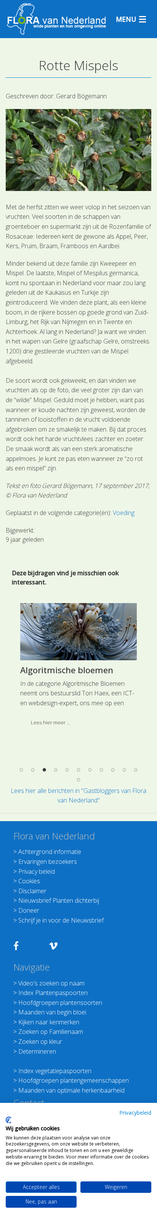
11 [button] (135, 770)
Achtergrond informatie (49, 851)
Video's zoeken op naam (51, 983)
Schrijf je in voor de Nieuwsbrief (61, 920)
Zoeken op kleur (40, 1041)
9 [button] (113, 770)
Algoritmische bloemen (66, 670)
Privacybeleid (135, 1112)
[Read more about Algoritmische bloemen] (78, 631)
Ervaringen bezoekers (47, 861)
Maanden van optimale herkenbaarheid (71, 1090)
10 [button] (124, 770)
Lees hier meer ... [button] (50, 722)
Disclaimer (32, 891)
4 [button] (55, 770)
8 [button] (101, 770)
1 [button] (21, 770)
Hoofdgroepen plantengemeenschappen (73, 1080)
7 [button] (90, 770)
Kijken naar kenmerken (48, 1022)
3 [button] (44, 770)
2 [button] (33, 770)
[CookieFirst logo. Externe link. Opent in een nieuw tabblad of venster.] (8, 1120)
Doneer (28, 910)
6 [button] (78, 770)
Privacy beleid (36, 871)
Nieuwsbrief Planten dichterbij (58, 900)
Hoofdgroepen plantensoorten (60, 1002)
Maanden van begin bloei (52, 1012)
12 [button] (78, 779)
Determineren (37, 1051)
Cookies (29, 881)
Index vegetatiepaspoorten (54, 1071)
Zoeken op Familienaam (50, 1031)
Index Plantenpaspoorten (53, 993)
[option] (78, 667)
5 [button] (67, 770)
